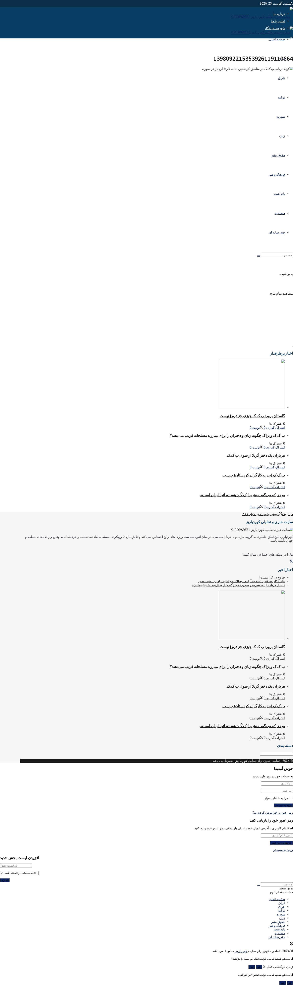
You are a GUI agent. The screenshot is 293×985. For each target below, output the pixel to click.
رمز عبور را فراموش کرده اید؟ (272, 812)
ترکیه (281, 97)
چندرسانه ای (276, 232)
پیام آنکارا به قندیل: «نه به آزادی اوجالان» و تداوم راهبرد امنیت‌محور (241, 581)
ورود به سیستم (283, 850)
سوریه (281, 116)
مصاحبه (280, 213)
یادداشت (279, 194)
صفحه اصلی (277, 39)
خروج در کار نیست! (272, 577)
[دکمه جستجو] (258, 256)
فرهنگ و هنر (277, 174)
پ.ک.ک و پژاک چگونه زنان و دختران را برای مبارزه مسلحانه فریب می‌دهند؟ (227, 435)
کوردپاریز (241, 761)
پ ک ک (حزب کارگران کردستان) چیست (253, 475)
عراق (281, 78)
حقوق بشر (278, 155)
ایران (281, 903)
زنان (282, 136)
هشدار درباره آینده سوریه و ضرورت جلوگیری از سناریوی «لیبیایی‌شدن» (238, 585)
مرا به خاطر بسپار (276, 798)
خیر (252, 966)
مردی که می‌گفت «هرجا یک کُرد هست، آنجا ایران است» (242, 495)
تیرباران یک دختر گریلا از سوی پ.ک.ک (256, 455)
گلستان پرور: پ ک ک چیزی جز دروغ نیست (252, 415)
